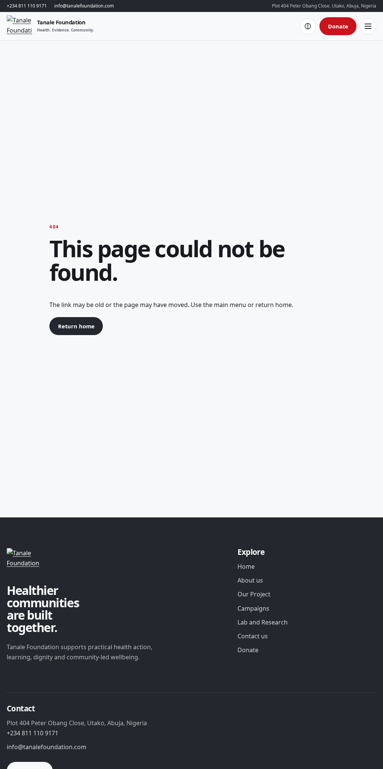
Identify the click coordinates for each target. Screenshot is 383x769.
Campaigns (253, 608)
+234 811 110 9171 (27, 6)
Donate (338, 26)
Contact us (253, 636)
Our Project (254, 594)
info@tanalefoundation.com (84, 6)
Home (246, 566)
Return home (76, 326)
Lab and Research (263, 622)
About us (250, 580)
